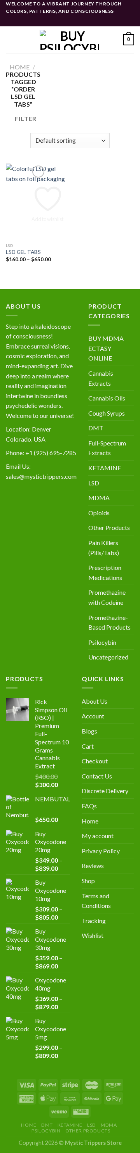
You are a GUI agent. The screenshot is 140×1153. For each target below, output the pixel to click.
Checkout (95, 761)
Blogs (89, 731)
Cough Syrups (106, 413)
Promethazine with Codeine (107, 597)
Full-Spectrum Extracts (107, 448)
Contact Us (97, 776)
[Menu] (10, 39)
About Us (94, 701)
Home (20, 67)
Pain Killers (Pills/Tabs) (103, 547)
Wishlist (92, 935)
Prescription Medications (105, 572)
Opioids (99, 512)
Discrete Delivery (105, 790)
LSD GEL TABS (23, 252)
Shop (88, 880)
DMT (95, 428)
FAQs (89, 806)
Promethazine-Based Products (109, 622)
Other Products (109, 527)
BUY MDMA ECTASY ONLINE (106, 348)
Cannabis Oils (106, 398)
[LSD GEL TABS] (36, 201)
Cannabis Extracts (100, 378)
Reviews (93, 865)
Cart (88, 746)
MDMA (99, 497)
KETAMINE (104, 467)
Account (93, 716)
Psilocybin (102, 642)
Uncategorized (108, 657)
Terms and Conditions (96, 901)
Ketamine (70, 1125)
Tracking (94, 920)
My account (98, 835)
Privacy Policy (101, 850)
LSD (93, 483)
